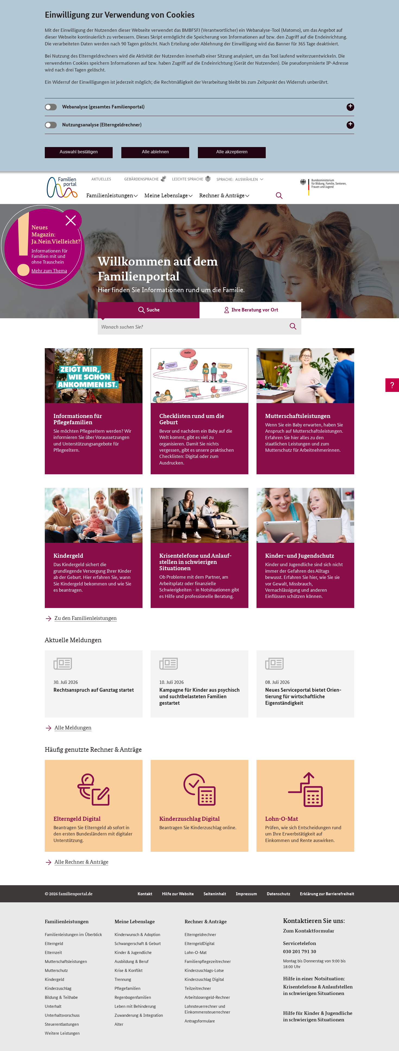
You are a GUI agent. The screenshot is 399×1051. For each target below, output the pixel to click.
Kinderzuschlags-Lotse (204, 970)
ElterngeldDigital (199, 943)
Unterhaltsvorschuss (62, 1015)
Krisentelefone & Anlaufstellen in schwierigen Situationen (318, 989)
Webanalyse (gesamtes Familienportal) (103, 106)
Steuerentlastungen (62, 1024)
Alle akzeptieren (232, 151)
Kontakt (145, 894)
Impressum (246, 894)
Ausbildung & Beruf (131, 961)
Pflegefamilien (127, 988)
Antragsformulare (200, 1021)
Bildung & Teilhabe (61, 997)
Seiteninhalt (215, 894)
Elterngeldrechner (200, 934)
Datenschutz (278, 894)
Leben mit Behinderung (135, 1006)
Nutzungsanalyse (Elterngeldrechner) (101, 124)
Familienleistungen (66, 921)
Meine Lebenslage (135, 921)
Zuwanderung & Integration (139, 1015)
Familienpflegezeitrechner (208, 961)
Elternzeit (53, 952)
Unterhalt (53, 1006)
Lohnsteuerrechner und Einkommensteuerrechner (207, 1009)
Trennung (123, 979)
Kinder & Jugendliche (133, 952)
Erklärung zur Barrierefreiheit (327, 894)
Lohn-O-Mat (196, 952)
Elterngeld (54, 943)
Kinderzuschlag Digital (204, 979)
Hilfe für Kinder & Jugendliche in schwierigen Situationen (317, 1016)
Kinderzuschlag (58, 988)
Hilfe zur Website (178, 894)
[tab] (148, 310)
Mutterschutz (56, 970)
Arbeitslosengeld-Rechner (207, 997)
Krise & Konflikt (128, 970)
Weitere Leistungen (62, 1033)
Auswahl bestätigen (79, 151)
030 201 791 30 (299, 951)
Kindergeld (54, 979)
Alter (119, 1024)
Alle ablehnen (155, 151)
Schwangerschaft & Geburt (138, 943)
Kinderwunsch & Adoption (137, 934)
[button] (252, 179)
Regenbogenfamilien (133, 997)
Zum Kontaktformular (308, 930)
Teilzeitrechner (198, 988)
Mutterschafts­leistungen (66, 961)
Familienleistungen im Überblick (73, 934)
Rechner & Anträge (206, 921)
